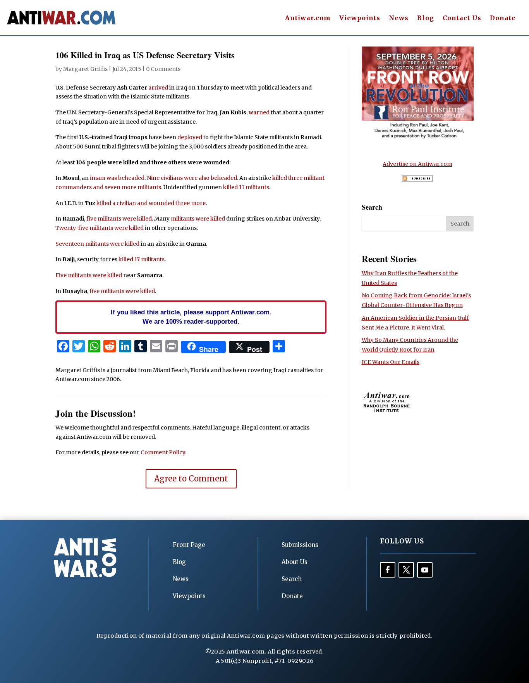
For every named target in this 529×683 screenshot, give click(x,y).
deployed (189, 137)
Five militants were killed (88, 275)
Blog (425, 18)
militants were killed (198, 218)
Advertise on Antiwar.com (417, 163)
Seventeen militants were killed (97, 243)
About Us (294, 562)
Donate (503, 18)
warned (259, 112)
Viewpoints (359, 18)
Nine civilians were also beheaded (192, 177)
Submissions (300, 544)
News (399, 18)
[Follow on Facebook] (387, 570)
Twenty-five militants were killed (99, 227)
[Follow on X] (406, 570)
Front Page (189, 544)
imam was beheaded (117, 177)
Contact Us (462, 18)
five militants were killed (119, 218)
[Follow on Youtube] (425, 570)
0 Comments (163, 69)
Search (292, 579)
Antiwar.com (308, 18)
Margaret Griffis (85, 69)
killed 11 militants (246, 187)
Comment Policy (163, 452)
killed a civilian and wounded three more (151, 203)
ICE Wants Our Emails (390, 362)
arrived (158, 87)
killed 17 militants (142, 259)
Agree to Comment (191, 478)
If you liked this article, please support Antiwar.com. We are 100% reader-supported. (191, 316)
